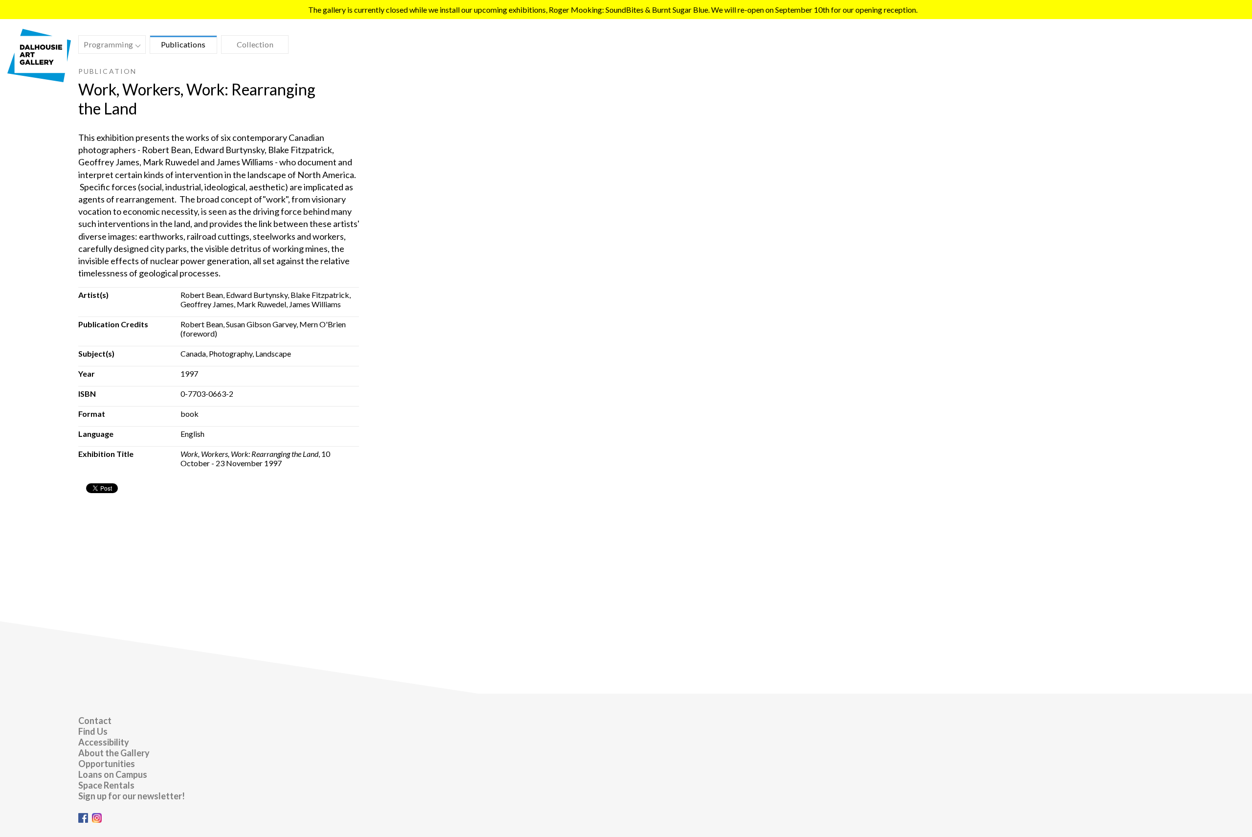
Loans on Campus (112, 774)
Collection (255, 44)
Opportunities (106, 763)
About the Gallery (114, 752)
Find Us (93, 731)
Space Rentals (106, 785)
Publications (183, 44)
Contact (95, 720)
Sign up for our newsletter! (131, 796)
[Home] (39, 79)
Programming (106, 46)
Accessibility (103, 742)
